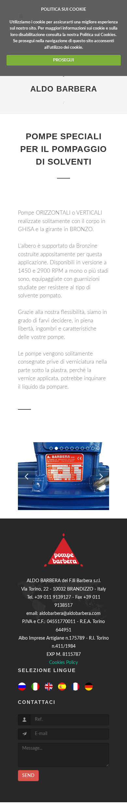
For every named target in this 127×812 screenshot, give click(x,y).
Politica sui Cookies (98, 35)
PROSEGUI (63, 60)
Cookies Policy (63, 662)
